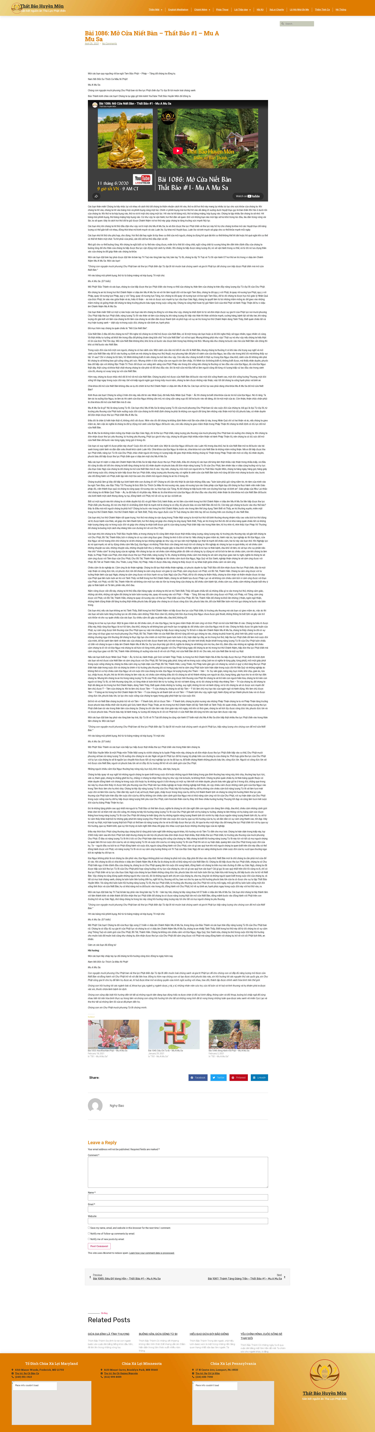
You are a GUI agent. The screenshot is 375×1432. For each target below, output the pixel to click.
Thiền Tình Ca (322, 9)
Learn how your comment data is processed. (151, 1253)
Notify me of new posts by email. (107, 1239)
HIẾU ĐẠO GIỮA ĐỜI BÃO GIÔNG (209, 1334)
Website (92, 1216)
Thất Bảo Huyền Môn (42, 6)
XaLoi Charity (277, 9)
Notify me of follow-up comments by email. (112, 1234)
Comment (93, 1155)
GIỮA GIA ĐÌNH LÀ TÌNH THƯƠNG (108, 1334)
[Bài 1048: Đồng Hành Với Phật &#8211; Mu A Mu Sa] (237, 1034)
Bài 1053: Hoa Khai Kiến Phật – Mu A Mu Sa (107, 1050)
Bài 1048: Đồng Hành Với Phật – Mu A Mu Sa (229, 1050)
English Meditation (178, 9)
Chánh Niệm (200, 9)
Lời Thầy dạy (241, 9)
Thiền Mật (154, 9)
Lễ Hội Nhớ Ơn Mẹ (299, 9)
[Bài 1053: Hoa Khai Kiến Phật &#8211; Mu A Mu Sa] (116, 1034)
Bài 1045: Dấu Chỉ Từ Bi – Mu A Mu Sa (165, 1050)
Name (92, 1193)
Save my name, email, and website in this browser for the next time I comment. (130, 1228)
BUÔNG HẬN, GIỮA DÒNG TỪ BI (158, 1334)
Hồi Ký (260, 9)
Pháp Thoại (222, 9)
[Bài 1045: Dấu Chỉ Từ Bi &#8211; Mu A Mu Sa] (177, 1034)
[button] (198, 1077)
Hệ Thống (341, 9)
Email (91, 1204)
